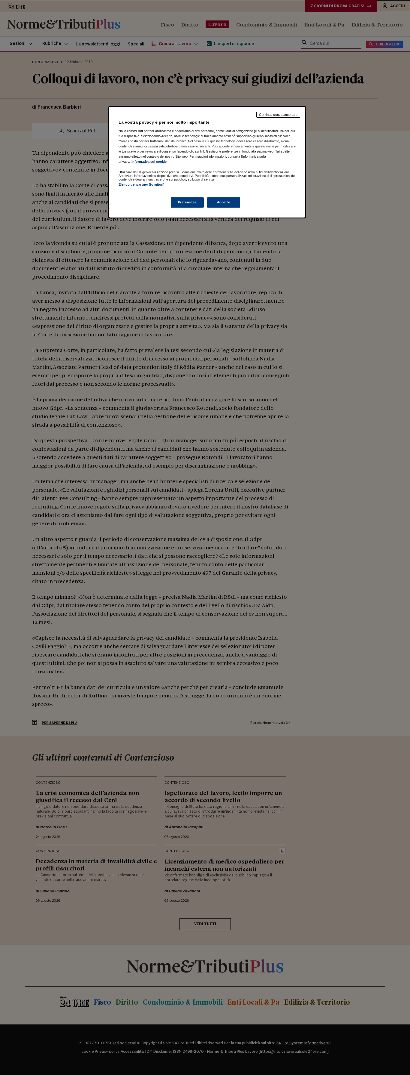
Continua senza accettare (278, 114)
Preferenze (187, 202)
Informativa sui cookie (149, 161)
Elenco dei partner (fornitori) (141, 184)
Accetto (224, 202)
